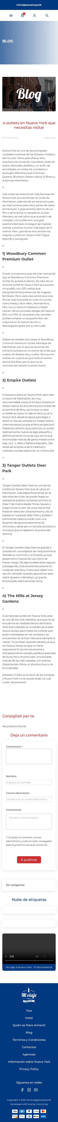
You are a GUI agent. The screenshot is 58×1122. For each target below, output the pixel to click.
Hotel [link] (29, 1018)
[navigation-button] (11, 15)
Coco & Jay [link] (42, 1104)
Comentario (14, 746)
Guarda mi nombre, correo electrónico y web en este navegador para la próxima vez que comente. (29, 841)
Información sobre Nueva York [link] (29, 1061)
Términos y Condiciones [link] (29, 1040)
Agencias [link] (29, 1054)
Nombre (11, 776)
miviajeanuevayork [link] (29, 4)
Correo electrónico (17, 793)
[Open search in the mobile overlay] (46, 15)
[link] (34, 15)
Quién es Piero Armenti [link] (29, 1025)
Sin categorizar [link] (15, 885)
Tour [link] (29, 1010)
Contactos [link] (29, 1047)
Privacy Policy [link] (29, 1069)
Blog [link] (29, 1032)
